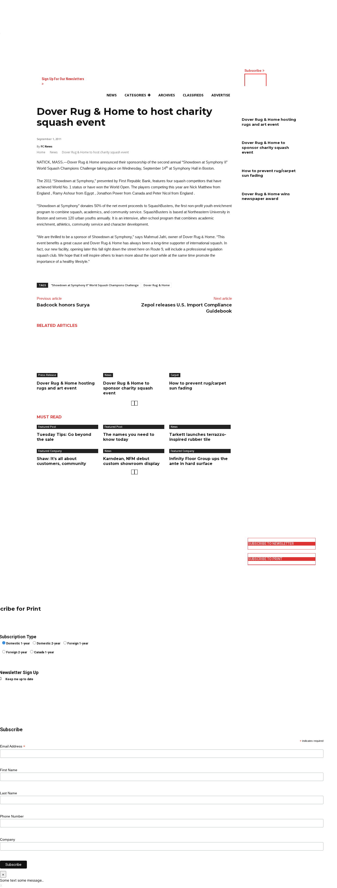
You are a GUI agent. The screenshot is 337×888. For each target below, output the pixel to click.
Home (41, 152)
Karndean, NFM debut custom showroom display (131, 461)
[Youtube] (175, 573)
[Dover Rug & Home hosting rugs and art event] (68, 355)
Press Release (47, 375)
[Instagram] (175, 549)
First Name (8, 770)
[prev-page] (132, 403)
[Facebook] (175, 541)
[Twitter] (175, 565)
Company (7, 839)
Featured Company (50, 451)
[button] (280, 95)
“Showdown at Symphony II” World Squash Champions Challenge (95, 285)
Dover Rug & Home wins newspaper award (266, 196)
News (53, 152)
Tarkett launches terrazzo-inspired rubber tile (197, 437)
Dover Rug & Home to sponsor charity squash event (128, 388)
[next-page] (136, 403)
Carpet (175, 375)
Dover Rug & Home (157, 285)
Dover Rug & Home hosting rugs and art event (66, 386)
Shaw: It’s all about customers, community (61, 461)
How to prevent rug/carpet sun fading (269, 173)
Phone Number (12, 816)
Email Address (12, 746)
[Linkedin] (175, 557)
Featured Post (47, 426)
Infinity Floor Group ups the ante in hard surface (198, 461)
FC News (46, 146)
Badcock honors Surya (63, 305)
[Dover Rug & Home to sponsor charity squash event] (134, 355)
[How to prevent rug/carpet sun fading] (200, 355)
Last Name (8, 793)
